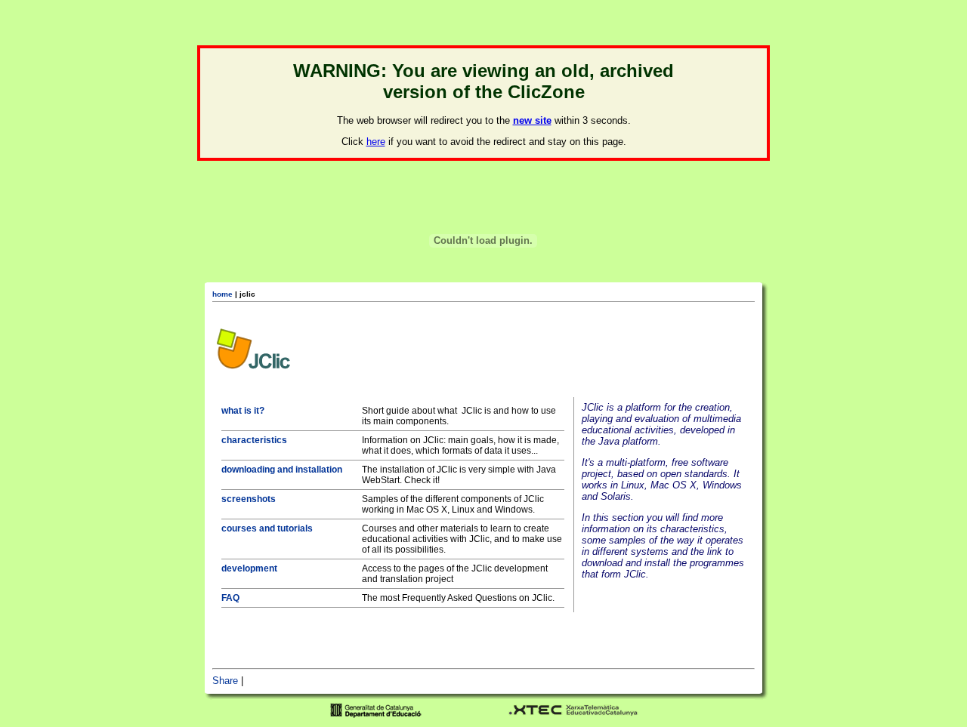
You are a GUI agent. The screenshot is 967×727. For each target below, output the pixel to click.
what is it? (242, 410)
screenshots (248, 499)
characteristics (254, 440)
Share (225, 680)
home (222, 294)
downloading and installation (281, 469)
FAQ (230, 598)
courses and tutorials (267, 528)
